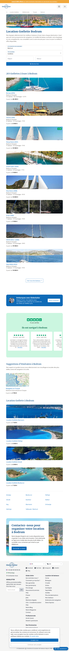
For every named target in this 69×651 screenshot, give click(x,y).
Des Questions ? (62, 649)
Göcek (8, 500)
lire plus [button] (20, 347)
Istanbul (28, 500)
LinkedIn (56, 568)
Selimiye (8, 509)
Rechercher (35, 64)
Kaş (7, 504)
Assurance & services (32, 590)
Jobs (27, 598)
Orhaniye (48, 504)
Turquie (35, 12)
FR (32, 564)
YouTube (38, 568)
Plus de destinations (51, 595)
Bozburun (29, 495)
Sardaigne (48, 588)
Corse (47, 578)
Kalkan (47, 500)
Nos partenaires (31, 585)
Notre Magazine (31, 610)
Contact (28, 612)
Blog (29, 570)
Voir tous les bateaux (34, 281)
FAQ (27, 593)
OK (21, 590)
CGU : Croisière (30, 602)
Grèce (47, 585)
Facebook (30, 568)
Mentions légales (31, 600)
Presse (28, 595)
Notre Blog (29, 607)
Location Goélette (14, 12)
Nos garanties (30, 583)
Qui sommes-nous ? (32, 578)
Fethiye (47, 495)
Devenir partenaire (32, 621)
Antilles (47, 593)
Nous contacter (54, 300)
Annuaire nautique (32, 627)
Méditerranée (25, 12)
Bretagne (48, 580)
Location (38, 602)
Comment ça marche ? (33, 580)
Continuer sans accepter (34, 644)
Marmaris (29, 504)
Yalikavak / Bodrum (32, 509)
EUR (50, 564)
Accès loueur (30, 618)
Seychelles (48, 590)
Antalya (8, 495)
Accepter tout (34, 640)
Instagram (48, 568)
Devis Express (49, 602)
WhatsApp (11, 573)
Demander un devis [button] (19, 548)
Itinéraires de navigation (53, 600)
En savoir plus (34, 636)
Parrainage (29, 588)
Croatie (47, 583)
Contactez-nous (13, 576)
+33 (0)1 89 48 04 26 (14, 570)
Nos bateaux (49, 598)
